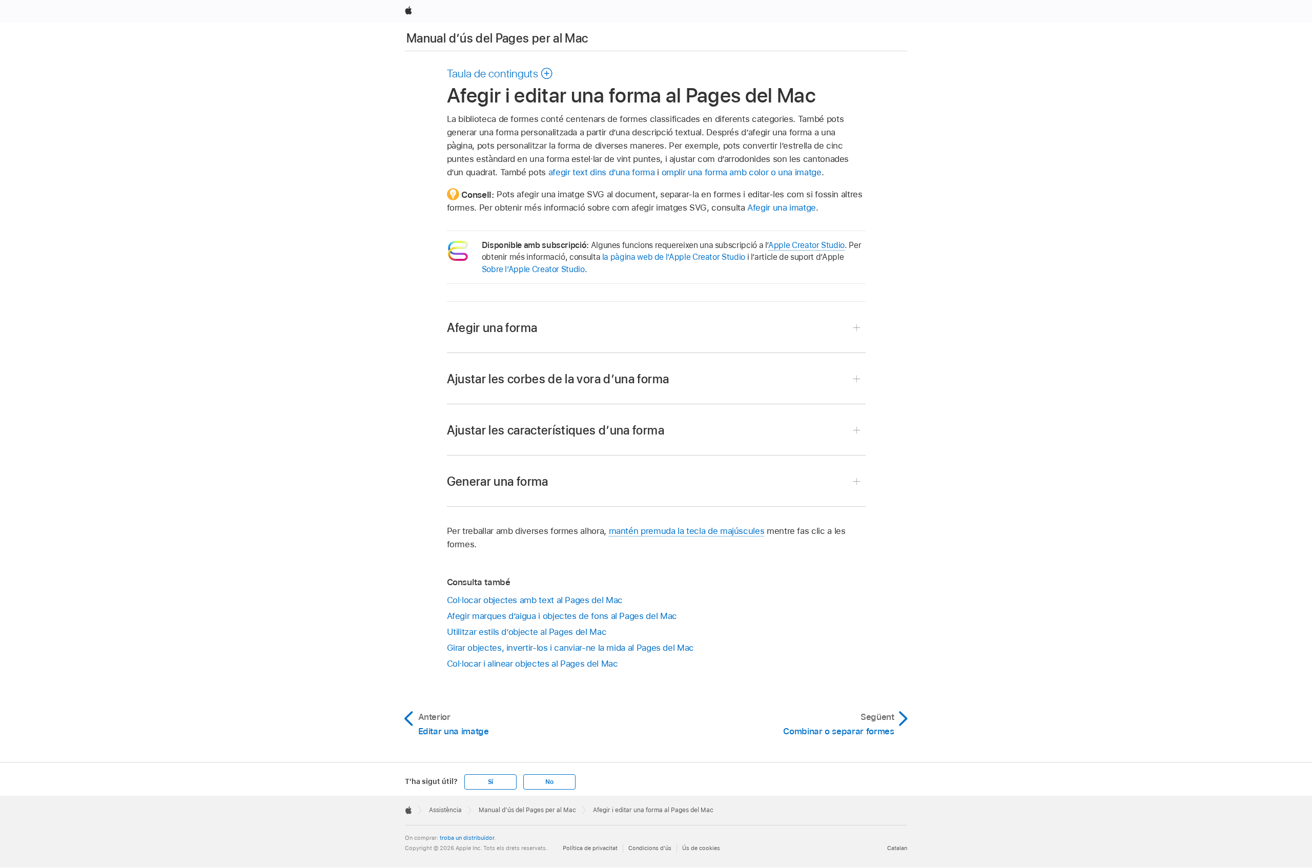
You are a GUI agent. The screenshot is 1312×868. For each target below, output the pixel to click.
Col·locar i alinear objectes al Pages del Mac (532, 663)
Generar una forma (497, 481)
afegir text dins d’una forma (601, 172)
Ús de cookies (701, 848)
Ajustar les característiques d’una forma (555, 430)
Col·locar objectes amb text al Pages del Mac (535, 600)
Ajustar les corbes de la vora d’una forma (558, 378)
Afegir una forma (492, 327)
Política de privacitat (590, 848)
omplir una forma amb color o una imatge (742, 172)
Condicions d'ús (649, 848)
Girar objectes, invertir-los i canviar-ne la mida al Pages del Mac (570, 648)
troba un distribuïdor (467, 837)
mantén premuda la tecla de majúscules (687, 531)
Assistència (445, 810)
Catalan (897, 848)
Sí (491, 782)
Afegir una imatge (781, 207)
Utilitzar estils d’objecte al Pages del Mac (527, 632)
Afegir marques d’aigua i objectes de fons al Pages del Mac (562, 616)
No (549, 782)
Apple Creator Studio (806, 245)
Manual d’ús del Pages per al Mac (497, 38)
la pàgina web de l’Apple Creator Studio (673, 257)
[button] (500, 73)
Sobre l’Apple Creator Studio (533, 269)
